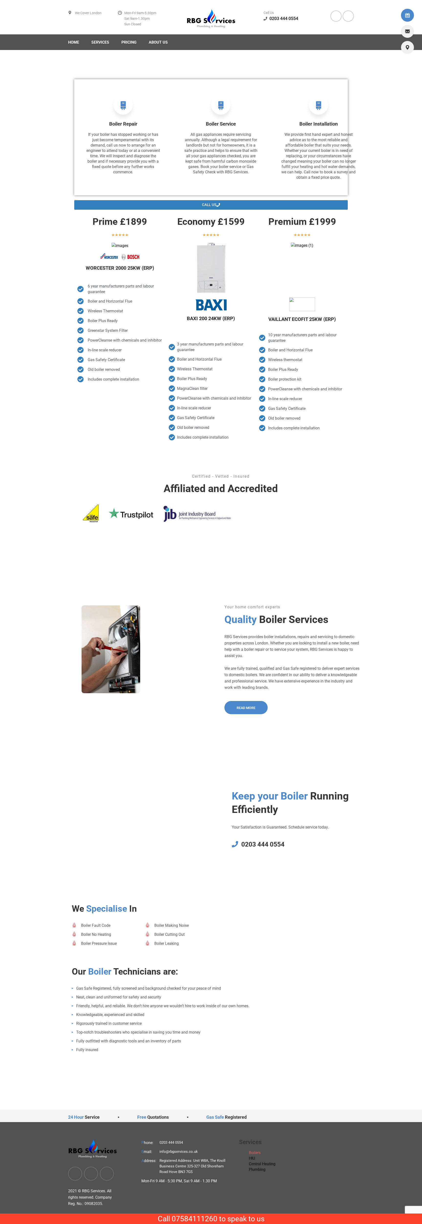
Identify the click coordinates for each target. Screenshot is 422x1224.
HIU (252, 1158)
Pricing (129, 42)
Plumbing (257, 1169)
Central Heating (262, 1164)
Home (73, 42)
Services (100, 42)
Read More (246, 708)
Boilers (255, 1152)
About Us (158, 42)
